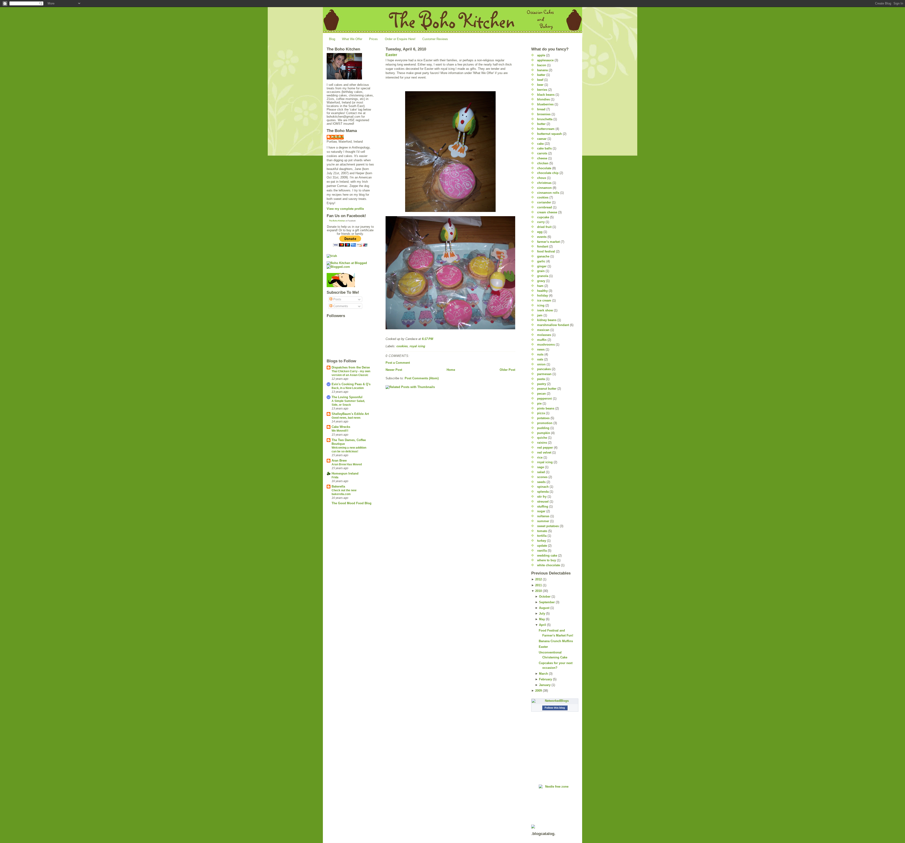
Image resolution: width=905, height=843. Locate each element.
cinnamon (544, 188)
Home (451, 370)
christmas (544, 183)
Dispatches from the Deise (351, 367)
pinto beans (545, 408)
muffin (542, 340)
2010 (538, 591)
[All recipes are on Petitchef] (350, 280)
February (545, 679)
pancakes (544, 369)
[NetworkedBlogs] (555, 701)
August (544, 608)
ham (540, 286)
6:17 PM (427, 339)
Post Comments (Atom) (422, 378)
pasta (541, 379)
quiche (542, 437)
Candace (337, 137)
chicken (542, 163)
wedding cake (547, 555)
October (545, 596)
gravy (541, 281)
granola (542, 276)
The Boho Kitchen (337, 221)
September (547, 602)
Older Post (507, 370)
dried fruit (544, 227)
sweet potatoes (548, 526)
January (545, 685)
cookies (402, 346)
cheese (542, 158)
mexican (543, 330)
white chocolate (548, 565)
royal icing (417, 346)
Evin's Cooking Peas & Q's (351, 384)
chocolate (544, 168)
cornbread (544, 207)
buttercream (546, 129)
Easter (391, 55)
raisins (542, 442)
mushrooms (546, 344)
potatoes (543, 418)
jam (540, 315)
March (543, 673)
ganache (543, 256)
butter (541, 124)
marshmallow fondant (553, 325)
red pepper (545, 447)
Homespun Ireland (345, 473)
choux (541, 178)
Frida (335, 477)
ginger (542, 266)
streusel (543, 501)
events (542, 237)
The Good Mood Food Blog (351, 503)
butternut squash (549, 134)
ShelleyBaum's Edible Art (350, 414)
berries (542, 89)
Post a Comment (398, 362)
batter (541, 75)
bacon (541, 65)
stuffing (542, 506)
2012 (538, 579)
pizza (541, 413)
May (542, 619)
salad (541, 472)
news (541, 349)
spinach (543, 486)
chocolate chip (548, 173)
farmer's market (548, 242)
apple (541, 55)
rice (540, 457)
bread (541, 109)
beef (540, 80)
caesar (542, 138)
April (542, 625)
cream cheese (547, 212)
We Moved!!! (340, 430)
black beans (546, 94)
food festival (546, 251)
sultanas (543, 516)
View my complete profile (345, 209)
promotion (544, 423)
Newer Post (394, 370)
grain (541, 271)
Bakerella (338, 486)
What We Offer (352, 39)
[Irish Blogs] (350, 256)
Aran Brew (339, 460)
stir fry (542, 496)
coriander (544, 202)
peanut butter (546, 388)
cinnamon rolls (548, 192)
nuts (540, 354)
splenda (543, 491)
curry (541, 222)
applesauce (545, 60)
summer (543, 521)
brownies (544, 114)
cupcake (543, 217)
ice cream (544, 300)
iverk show (545, 310)
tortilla (542, 535)
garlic (541, 261)
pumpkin (543, 433)
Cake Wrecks (341, 427)
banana (542, 70)
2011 (538, 585)
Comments (340, 306)
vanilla (542, 550)
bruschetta (544, 119)
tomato (542, 531)
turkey (541, 540)
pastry (541, 384)
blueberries (545, 104)
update (542, 545)
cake (540, 143)
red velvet (544, 452)
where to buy (546, 560)
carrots (542, 153)
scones (542, 477)
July (542, 613)
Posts (336, 299)
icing (540, 305)
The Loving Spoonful (347, 397)
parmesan (544, 374)
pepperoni (544, 398)
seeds (541, 482)
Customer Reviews (435, 39)
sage (540, 467)
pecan (541, 393)
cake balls (544, 148)
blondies (543, 99)
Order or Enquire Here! (400, 39)
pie (539, 403)
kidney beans (546, 320)
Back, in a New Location (348, 388)
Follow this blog (555, 707)
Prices (373, 39)
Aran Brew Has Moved (347, 464)
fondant (542, 246)
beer (540, 85)
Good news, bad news (346, 417)
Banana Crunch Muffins (556, 641)
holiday (542, 295)
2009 (538, 690)
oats (540, 359)
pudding (543, 428)
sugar (541, 511)
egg (540, 232)
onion (541, 364)
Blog (332, 39)
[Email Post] (434, 339)
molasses (544, 335)
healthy (542, 291)
